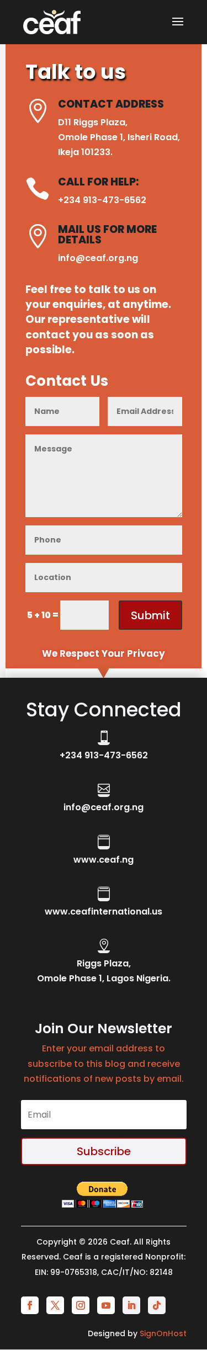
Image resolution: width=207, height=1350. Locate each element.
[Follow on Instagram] (80, 1305)
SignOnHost (163, 1333)
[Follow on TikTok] (157, 1305)
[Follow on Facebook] (30, 1305)
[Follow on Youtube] (106, 1305)
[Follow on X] (55, 1305)
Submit (150, 615)
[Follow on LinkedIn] (131, 1305)
